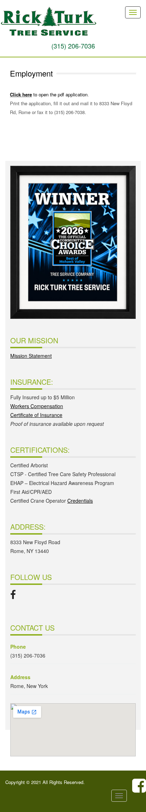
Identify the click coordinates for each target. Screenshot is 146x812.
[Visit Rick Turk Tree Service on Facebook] (13, 596)
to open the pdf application (60, 94)
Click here (21, 94)
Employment (31, 73)
